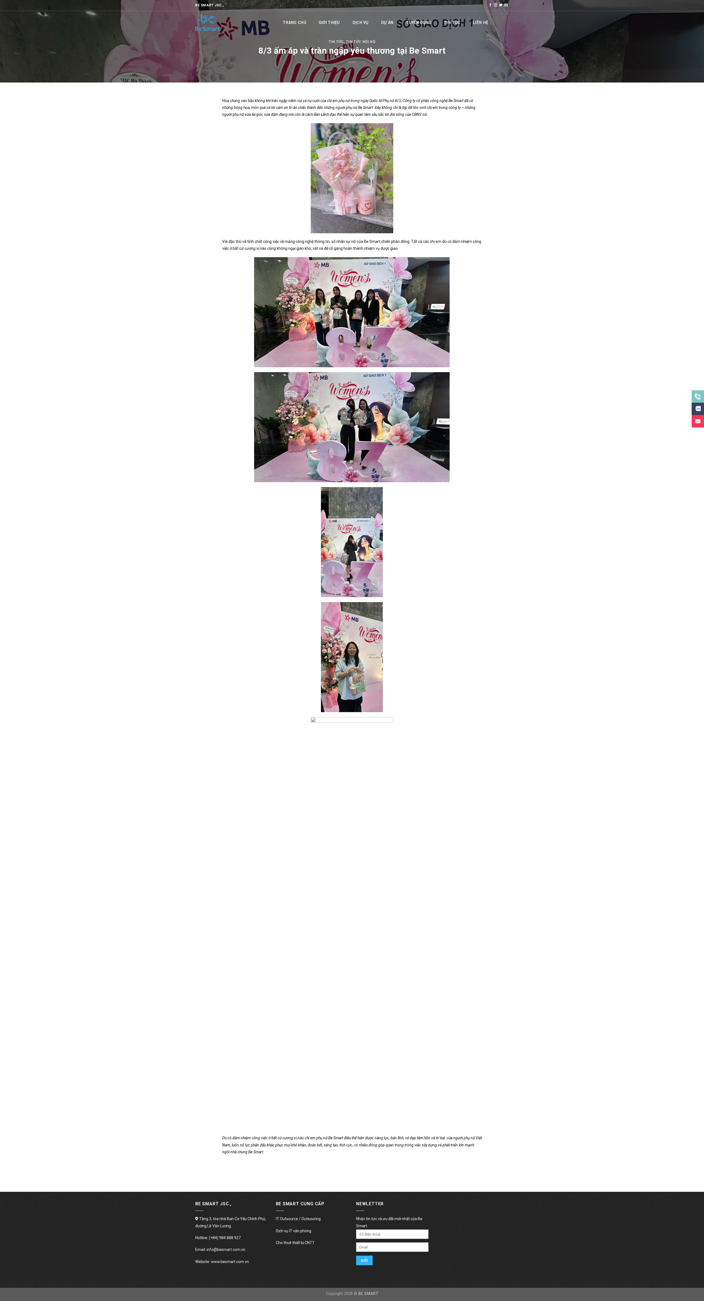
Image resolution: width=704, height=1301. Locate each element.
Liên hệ (480, 22)
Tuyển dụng (418, 22)
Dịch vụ (361, 22)
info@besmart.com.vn (226, 1249)
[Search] (500, 22)
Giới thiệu (329, 22)
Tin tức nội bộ (360, 42)
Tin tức (452, 22)
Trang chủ (294, 22)
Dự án (387, 22)
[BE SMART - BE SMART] (222, 22)
